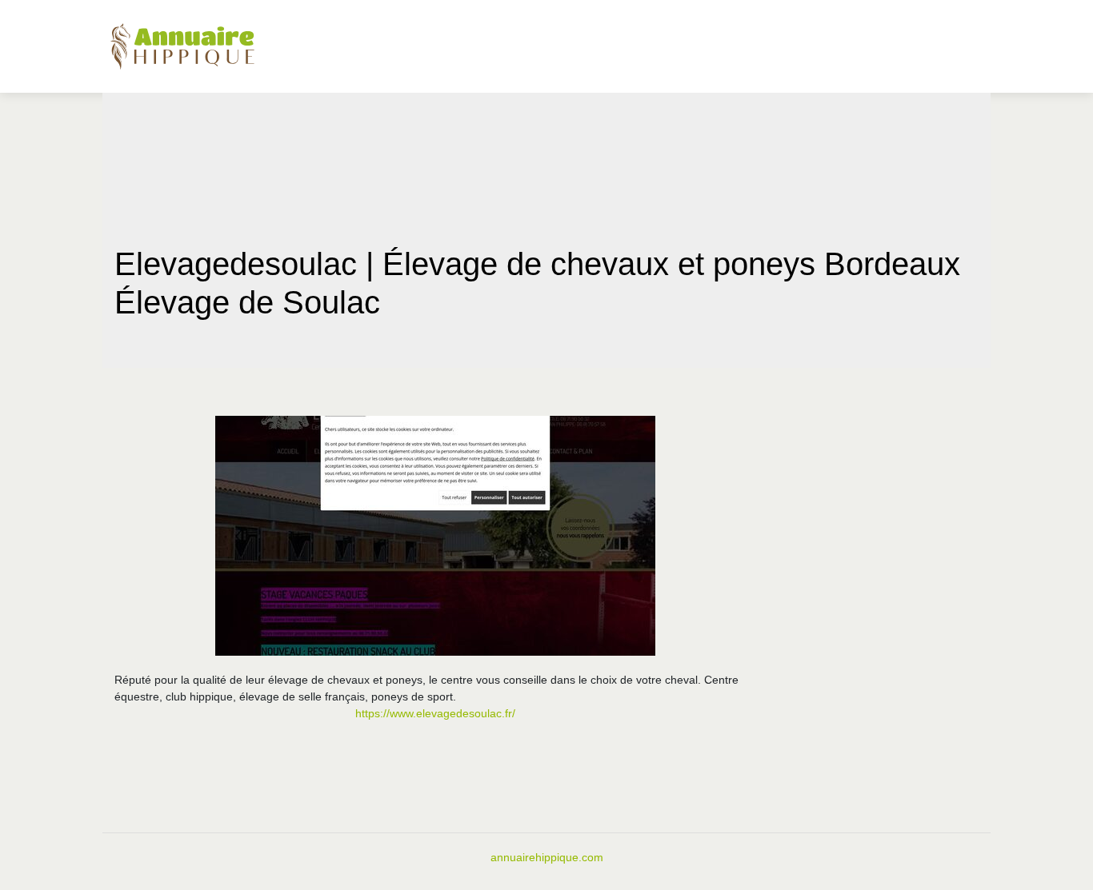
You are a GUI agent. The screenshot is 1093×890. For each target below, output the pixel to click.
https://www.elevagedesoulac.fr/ (435, 713)
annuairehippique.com (546, 857)
